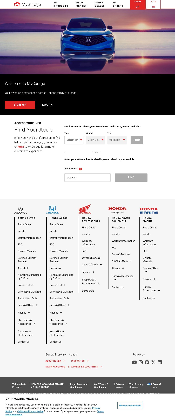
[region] (87, 406)
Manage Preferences (130, 405)
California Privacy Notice (30, 411)
